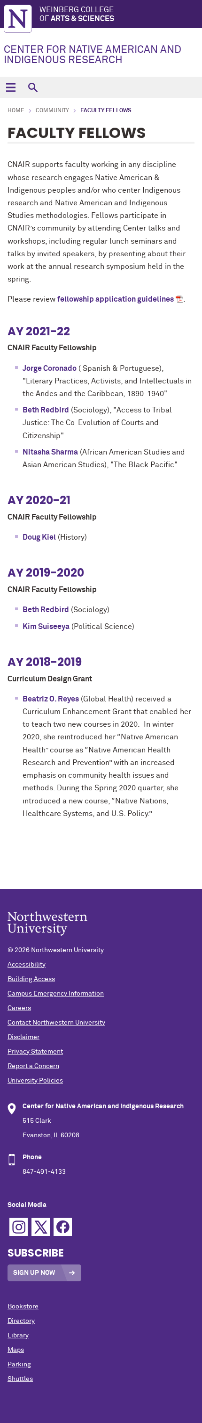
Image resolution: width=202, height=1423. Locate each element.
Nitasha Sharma (50, 452)
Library (18, 1335)
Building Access (31, 979)
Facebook (63, 1227)
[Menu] (10, 87)
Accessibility (27, 964)
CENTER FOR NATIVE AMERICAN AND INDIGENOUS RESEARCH (92, 55)
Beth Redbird (46, 410)
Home (16, 111)
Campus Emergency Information (56, 993)
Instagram (18, 1227)
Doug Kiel (39, 537)
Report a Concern (33, 1066)
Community (52, 111)
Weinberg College (76, 14)
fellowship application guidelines (115, 299)
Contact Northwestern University (56, 1022)
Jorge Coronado (50, 368)
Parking (19, 1364)
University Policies (35, 1080)
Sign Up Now (34, 1273)
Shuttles (20, 1379)
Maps (16, 1350)
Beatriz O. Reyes (51, 699)
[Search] (32, 87)
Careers (19, 1008)
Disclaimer (23, 1037)
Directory (21, 1321)
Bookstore (23, 1306)
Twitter (40, 1227)
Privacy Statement (35, 1051)
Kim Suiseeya (46, 626)
